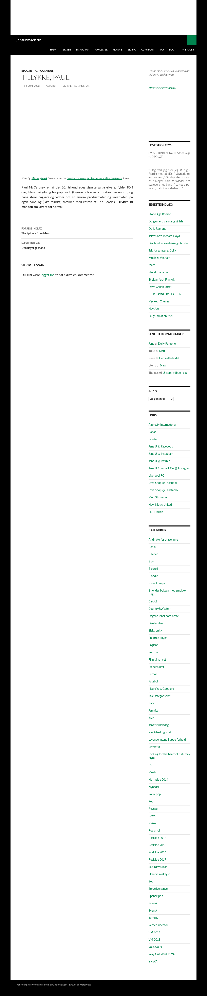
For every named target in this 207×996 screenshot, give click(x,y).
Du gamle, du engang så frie (166, 221)
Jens (151, 343)
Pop (151, 801)
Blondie (153, 576)
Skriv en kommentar (76, 86)
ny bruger (188, 50)
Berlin (152, 547)
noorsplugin (61, 984)
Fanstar (153, 439)
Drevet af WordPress (80, 984)
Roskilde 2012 (157, 838)
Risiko (152, 823)
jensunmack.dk (29, 40)
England (153, 645)
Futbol (152, 674)
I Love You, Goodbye (161, 689)
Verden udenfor (158, 925)
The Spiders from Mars (35, 231)
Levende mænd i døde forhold (167, 739)
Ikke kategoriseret (159, 696)
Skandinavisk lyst (159, 874)
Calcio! (153, 601)
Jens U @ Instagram (161, 454)
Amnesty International (162, 424)
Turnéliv (153, 918)
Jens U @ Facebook (161, 446)
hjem (53, 50)
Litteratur (154, 747)
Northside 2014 (158, 779)
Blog (24, 71)
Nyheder (154, 787)
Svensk (153, 903)
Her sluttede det (159, 272)
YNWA (153, 961)
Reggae (153, 809)
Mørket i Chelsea (159, 301)
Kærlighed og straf (160, 732)
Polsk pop (155, 794)
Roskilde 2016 (157, 852)
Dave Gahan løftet (160, 287)
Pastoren (51, 86)
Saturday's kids (158, 867)
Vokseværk (155, 947)
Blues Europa (157, 583)
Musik (152, 772)
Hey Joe (154, 308)
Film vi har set (157, 659)
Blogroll (153, 568)
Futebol (153, 681)
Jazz (151, 718)
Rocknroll (46, 71)
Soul (151, 881)
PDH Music (156, 512)
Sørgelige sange (158, 889)
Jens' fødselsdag (159, 725)
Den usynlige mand (33, 246)
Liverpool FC (156, 475)
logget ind (48, 275)
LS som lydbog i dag (175, 373)
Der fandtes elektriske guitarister (169, 243)
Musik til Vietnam (159, 258)
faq (161, 50)
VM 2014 (154, 932)
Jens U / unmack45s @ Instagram (169, 468)
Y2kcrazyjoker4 (39, 178)
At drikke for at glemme (163, 539)
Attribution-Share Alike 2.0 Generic (104, 178)
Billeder (153, 554)
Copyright (147, 50)
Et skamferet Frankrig (162, 279)
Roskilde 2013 (157, 845)
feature (117, 50)
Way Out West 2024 (161, 954)
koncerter (101, 50)
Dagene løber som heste (164, 616)
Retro (33, 71)
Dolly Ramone (157, 228)
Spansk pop (156, 896)
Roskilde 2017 (157, 859)
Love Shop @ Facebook (163, 483)
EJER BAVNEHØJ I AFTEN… (166, 294)
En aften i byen (158, 638)
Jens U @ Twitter (159, 461)
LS (150, 765)
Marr (152, 265)
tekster (66, 50)
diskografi (82, 50)
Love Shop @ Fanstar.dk (163, 490)
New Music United (160, 504)
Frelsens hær (156, 667)
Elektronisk (155, 630)
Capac (152, 432)
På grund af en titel (160, 316)
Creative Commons (76, 178)
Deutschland (156, 623)
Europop (154, 652)
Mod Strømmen (158, 497)
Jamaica (153, 710)
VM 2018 (154, 939)
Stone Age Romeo (160, 214)
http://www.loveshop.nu (162, 88)
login (172, 50)
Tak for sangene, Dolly (162, 250)
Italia (151, 703)
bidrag (132, 50)
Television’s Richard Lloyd (164, 236)
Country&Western (160, 608)
